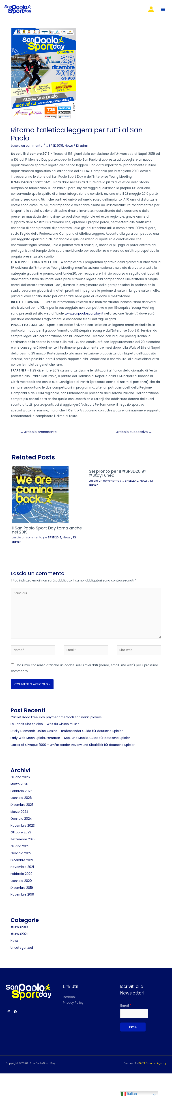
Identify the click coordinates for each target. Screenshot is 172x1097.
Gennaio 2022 (21, 853)
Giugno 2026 (20, 777)
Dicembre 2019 (22, 888)
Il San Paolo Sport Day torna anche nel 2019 (47, 530)
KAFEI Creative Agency (152, 1063)
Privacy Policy (73, 1003)
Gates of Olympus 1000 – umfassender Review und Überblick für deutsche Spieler (73, 745)
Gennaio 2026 (21, 798)
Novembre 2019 (22, 894)
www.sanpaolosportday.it (84, 313)
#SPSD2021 (19, 934)
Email (125, 1005)
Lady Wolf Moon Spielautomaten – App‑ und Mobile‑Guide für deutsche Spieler (70, 738)
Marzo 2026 (19, 784)
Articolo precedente (38, 432)
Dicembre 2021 (22, 860)
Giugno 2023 (20, 846)
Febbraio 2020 (21, 874)
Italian (131, 1094)
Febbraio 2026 (21, 791)
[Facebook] (15, 1011)
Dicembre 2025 (22, 805)
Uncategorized (22, 948)
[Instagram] (9, 1011)
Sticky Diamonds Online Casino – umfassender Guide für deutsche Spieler (67, 731)
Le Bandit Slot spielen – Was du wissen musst (45, 724)
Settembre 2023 (23, 839)
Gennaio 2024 (21, 819)
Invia (133, 1027)
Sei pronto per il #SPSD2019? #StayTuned (117, 473)
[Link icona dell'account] (151, 9)
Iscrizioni (69, 997)
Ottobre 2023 (21, 832)
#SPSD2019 (54, 146)
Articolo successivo (134, 432)
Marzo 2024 (19, 812)
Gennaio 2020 (21, 881)
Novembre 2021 (22, 867)
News (69, 146)
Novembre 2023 (23, 826)
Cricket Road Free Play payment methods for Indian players (56, 717)
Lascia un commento (27, 146)
